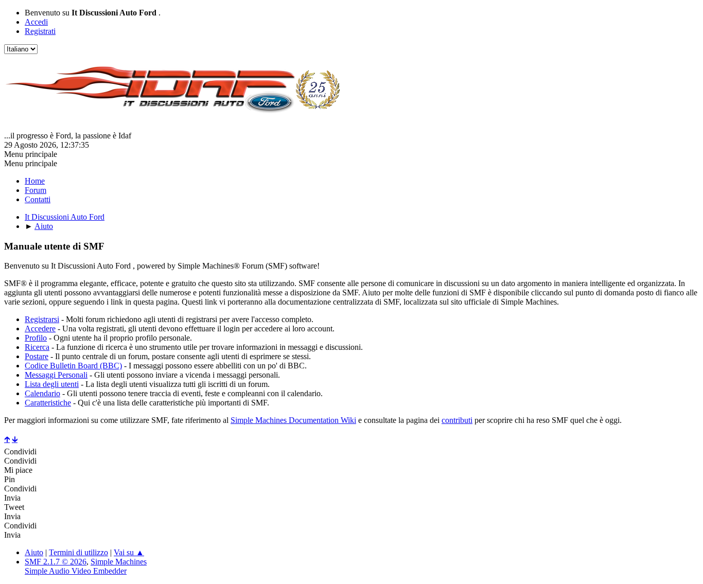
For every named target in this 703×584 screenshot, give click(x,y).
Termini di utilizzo (78, 552)
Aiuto (34, 552)
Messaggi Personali (56, 374)
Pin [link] (9, 479)
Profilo (36, 337)
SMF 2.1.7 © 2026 (55, 561)
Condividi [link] (20, 451)
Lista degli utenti (52, 384)
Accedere (40, 328)
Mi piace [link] (18, 470)
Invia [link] (12, 497)
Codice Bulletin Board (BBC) (73, 365)
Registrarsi (42, 319)
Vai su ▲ (129, 552)
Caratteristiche (48, 402)
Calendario (42, 393)
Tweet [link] (14, 507)
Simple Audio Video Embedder (76, 571)
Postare (36, 356)
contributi (457, 420)
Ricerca (37, 347)
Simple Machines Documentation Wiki (293, 420)
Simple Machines (119, 561)
